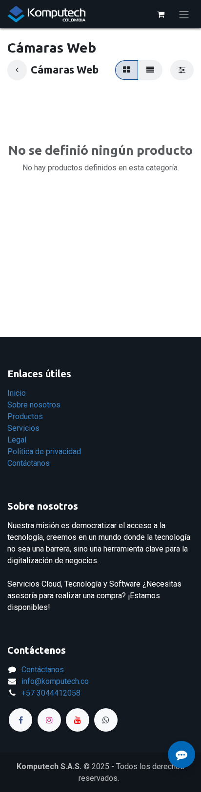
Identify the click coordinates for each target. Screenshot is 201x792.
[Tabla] (127, 70)
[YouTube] (77, 720)
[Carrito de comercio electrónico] (160, 14)
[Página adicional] (106, 720)
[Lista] (150, 70)
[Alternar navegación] (184, 14)
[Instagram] (49, 720)
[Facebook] (20, 720)
